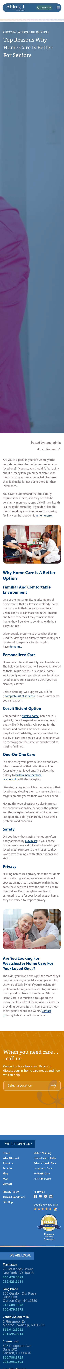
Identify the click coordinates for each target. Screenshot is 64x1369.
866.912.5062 (13, 1330)
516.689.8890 (13, 1305)
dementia (15, 646)
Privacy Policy (11, 1192)
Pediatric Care (42, 1173)
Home (6, 1153)
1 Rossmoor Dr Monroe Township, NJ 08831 (24, 1323)
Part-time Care (42, 1179)
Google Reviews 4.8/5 (46, 1204)
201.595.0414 (13, 1334)
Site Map (8, 1202)
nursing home (30, 716)
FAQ (5, 1179)
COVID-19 (31, 841)
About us (8, 1163)
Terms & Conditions (14, 1197)
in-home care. (44, 515)
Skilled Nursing (42, 1153)
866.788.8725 (13, 1357)
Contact (7, 1184)
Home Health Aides (45, 1158)
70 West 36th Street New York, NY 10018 (18, 1271)
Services (7, 1168)
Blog (5, 1173)
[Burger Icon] (58, 7)
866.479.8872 (13, 1277)
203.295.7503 (13, 1362)
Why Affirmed (11, 1158)
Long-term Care (43, 1168)
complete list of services (20, 696)
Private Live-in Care (45, 1163)
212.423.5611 (13, 1282)
